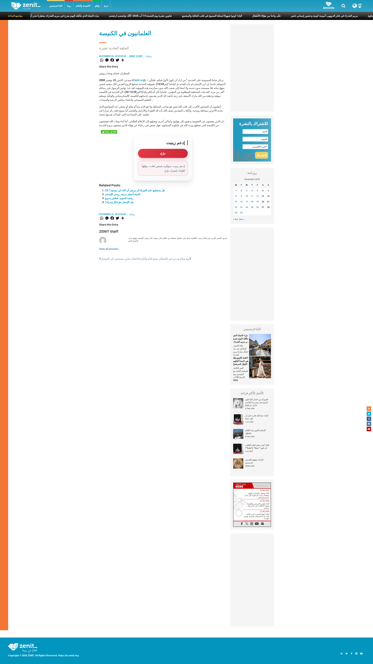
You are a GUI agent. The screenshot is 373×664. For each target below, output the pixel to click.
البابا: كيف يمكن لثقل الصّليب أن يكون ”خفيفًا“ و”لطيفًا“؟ (257, 446)
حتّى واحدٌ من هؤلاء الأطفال (237, 15)
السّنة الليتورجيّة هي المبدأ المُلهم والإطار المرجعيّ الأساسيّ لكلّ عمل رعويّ (240, 364)
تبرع (106, 5)
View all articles (108, 248)
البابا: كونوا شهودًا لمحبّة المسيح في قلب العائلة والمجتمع (183, 15)
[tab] (242, 485)
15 (236, 202)
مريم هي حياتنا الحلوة (349, 15)
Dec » (241, 219)
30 (241, 213)
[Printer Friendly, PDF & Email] (109, 132)
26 (257, 207)
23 (241, 207)
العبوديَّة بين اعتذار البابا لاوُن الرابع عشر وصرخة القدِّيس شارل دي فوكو (256, 402)
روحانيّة (149, 56)
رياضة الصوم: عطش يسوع (119, 198)
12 (257, 196)
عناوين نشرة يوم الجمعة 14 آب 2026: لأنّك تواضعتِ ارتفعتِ (111, 15)
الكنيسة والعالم (83, 5)
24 (247, 207)
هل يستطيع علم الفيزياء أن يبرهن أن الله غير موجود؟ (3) (135, 190)
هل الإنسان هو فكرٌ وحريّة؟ (119, 202)
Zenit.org (139, 80)
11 (252, 196)
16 (241, 202)
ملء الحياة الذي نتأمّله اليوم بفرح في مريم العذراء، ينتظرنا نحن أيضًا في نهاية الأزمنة (240, 341)
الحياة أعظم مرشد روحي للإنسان (122, 194)
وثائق (97, 5)
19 (257, 202)
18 (252, 202)
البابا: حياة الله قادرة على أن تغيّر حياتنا (256, 417)
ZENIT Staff (136, 56)
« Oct (235, 219)
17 (247, 202)
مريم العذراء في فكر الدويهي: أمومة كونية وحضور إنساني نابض (295, 15)
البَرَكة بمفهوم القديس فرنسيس (254, 461)
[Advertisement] (252, 68)
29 (236, 213)
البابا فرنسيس (56, 5)
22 (236, 207)
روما (69, 5)
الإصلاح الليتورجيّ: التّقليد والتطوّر (255, 431)
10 (247, 196)
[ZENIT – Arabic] (29, 6)
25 (252, 207)
